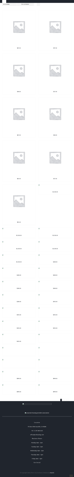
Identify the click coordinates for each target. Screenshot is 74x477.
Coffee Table (55, 176)
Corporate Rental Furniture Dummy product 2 (19, 273)
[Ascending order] (18, 4)
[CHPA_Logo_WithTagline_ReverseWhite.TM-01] (37, 413)
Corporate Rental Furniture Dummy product (55, 259)
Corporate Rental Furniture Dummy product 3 (55, 273)
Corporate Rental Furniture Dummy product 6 (19, 299)
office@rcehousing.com (37, 435)
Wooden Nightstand (19, 89)
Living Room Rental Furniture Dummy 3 (55, 352)
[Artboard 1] (37, 404)
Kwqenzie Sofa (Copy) (55, 233)
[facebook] (34, 464)
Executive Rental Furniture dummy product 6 (19, 339)
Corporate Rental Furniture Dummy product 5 (55, 286)
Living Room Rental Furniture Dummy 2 (19, 352)
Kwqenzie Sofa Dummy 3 (55, 246)
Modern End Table (19, 46)
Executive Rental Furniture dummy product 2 (19, 312)
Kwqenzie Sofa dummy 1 (19, 233)
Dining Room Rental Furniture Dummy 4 (55, 389)
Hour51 (52, 473)
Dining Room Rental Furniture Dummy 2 (55, 376)
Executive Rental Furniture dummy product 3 (55, 312)
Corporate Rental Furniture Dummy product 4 (19, 286)
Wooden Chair (18, 220)
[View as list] (38, 4)
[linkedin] (39, 464)
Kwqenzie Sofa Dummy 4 (19, 246)
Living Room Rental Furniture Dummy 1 (55, 339)
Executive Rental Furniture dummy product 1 (55, 299)
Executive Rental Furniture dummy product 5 (19, 326)
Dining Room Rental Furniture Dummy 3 (19, 389)
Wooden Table (55, 46)
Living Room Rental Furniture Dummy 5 (55, 364)
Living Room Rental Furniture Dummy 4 (19, 364)
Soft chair (55, 89)
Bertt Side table (19, 176)
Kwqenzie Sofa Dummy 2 (19, 259)
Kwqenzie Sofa (55, 189)
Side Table (55, 133)
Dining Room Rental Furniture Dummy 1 (19, 376)
